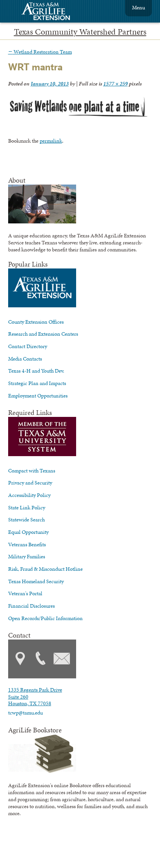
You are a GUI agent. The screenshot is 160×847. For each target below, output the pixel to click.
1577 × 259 (115, 83)
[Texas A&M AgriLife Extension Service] (51, 12)
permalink (51, 141)
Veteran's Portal (25, 593)
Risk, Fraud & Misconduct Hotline (45, 569)
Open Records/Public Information (45, 618)
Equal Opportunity (28, 532)
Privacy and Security (30, 482)
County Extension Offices (36, 322)
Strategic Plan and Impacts (37, 383)
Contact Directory (27, 346)
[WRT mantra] (78, 118)
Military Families (26, 556)
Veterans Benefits (27, 544)
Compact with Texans (31, 470)
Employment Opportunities (38, 395)
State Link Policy (26, 507)
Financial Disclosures (31, 606)
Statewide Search (26, 519)
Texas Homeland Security (36, 581)
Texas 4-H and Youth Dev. (36, 371)
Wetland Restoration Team (40, 52)
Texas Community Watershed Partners (80, 32)
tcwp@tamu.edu (25, 712)
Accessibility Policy (29, 495)
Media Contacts (25, 359)
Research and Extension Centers (43, 334)
